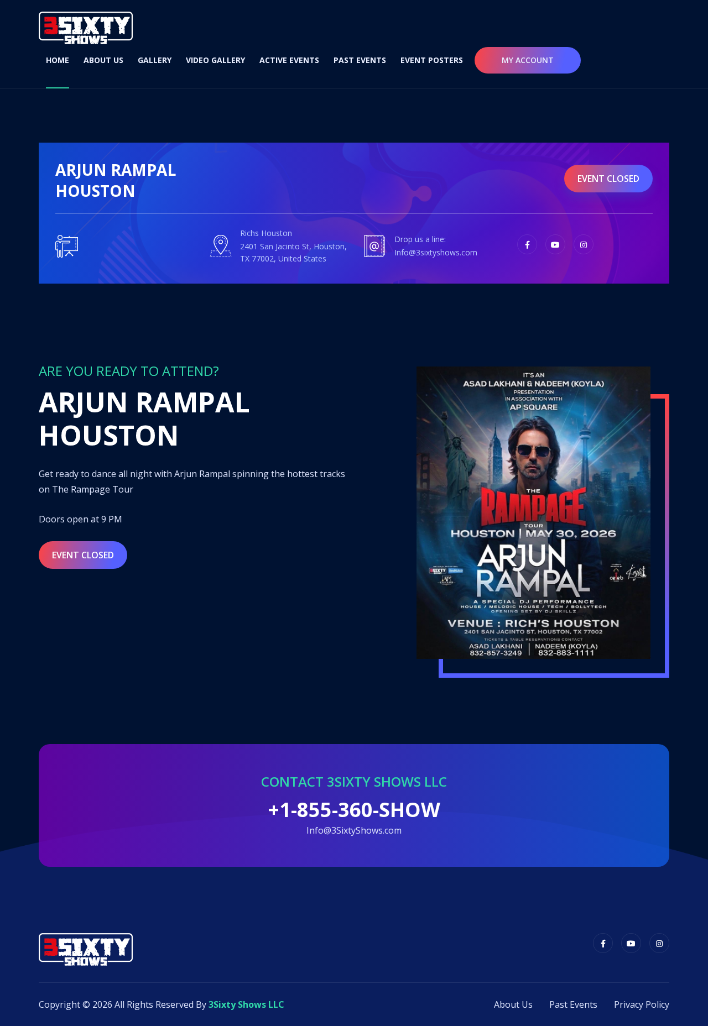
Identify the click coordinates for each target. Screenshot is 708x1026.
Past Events (360, 60)
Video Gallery (215, 60)
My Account (528, 60)
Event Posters (431, 60)
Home (57, 60)
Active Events (289, 60)
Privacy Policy (641, 1004)
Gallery (154, 60)
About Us (103, 60)
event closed (608, 178)
